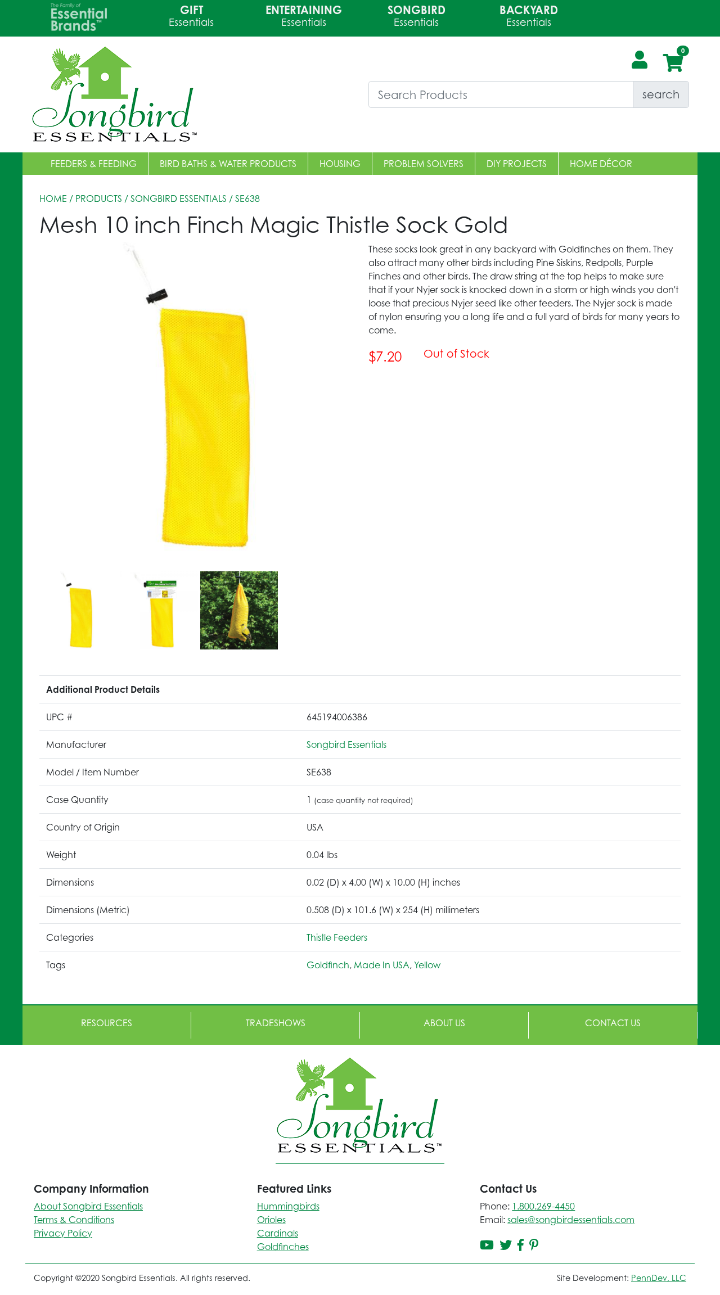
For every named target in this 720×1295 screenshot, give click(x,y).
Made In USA (382, 965)
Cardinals (277, 1233)
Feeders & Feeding (94, 163)
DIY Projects (517, 163)
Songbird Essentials (178, 198)
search (661, 94)
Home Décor (601, 163)
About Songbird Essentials (88, 1206)
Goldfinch (328, 965)
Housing (340, 163)
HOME (53, 198)
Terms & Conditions (74, 1219)
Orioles (271, 1219)
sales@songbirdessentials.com (570, 1219)
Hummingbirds (288, 1206)
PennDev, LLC (658, 1278)
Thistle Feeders (337, 937)
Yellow (427, 965)
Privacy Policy (63, 1233)
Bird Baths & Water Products (228, 163)
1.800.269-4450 (543, 1206)
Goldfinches (283, 1246)
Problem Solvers (424, 163)
